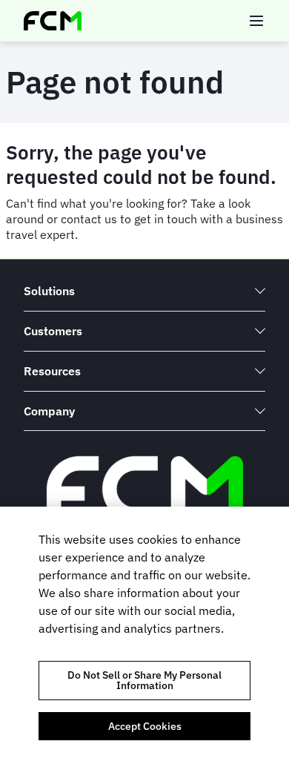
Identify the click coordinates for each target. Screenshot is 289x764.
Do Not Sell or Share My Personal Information (144, 680)
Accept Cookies (145, 726)
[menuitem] (144, 291)
